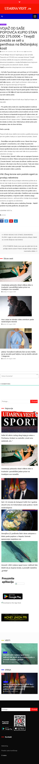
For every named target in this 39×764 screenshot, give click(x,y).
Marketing (4, 746)
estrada (3, 215)
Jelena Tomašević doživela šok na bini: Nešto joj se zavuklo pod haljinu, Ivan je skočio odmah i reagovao (19, 354)
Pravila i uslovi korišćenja (9, 750)
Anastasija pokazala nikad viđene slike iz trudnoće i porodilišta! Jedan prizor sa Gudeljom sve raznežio (17, 287)
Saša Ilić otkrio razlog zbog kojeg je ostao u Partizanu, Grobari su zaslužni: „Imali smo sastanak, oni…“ (17, 438)
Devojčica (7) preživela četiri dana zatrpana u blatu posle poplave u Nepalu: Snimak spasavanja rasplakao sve (18, 536)
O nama (3, 755)
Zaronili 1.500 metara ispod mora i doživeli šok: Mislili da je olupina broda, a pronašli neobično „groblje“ (19, 568)
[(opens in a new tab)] (19, 551)
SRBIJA (8, 670)
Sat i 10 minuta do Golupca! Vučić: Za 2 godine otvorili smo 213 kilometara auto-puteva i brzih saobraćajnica (19, 505)
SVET (5, 652)
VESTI (7, 640)
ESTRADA (3, 24)
